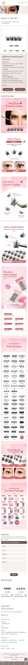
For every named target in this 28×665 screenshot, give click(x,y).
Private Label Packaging (12, 642)
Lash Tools (3, 642)
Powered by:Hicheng (9, 657)
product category (8, 21)
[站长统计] (17, 657)
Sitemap (22, 657)
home (2, 21)
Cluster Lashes (16, 21)
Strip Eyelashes (4, 640)
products (8, 648)
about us (3, 648)
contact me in (18, 611)
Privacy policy (14, 659)
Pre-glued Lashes (4, 594)
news (12, 648)
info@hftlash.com (5, 628)
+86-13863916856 (5, 623)
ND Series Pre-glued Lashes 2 (8, 596)
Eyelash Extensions (13, 640)
